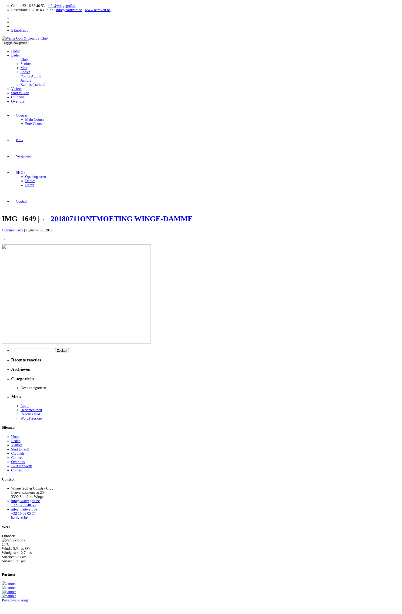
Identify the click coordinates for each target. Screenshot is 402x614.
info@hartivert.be (69, 10)
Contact (21, 201)
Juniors (25, 80)
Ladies (25, 72)
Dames (30, 181)
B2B (19, 140)
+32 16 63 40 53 (23, 505)
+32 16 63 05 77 (23, 513)
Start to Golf (20, 93)
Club (24, 59)
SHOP (21, 172)
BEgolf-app (19, 30)
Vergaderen (24, 156)
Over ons (18, 101)
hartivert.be (19, 518)
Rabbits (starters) (32, 85)
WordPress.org (31, 418)
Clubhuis (17, 97)
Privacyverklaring (15, 600)
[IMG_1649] (76, 342)
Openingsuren (35, 177)
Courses (22, 115)
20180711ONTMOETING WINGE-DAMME (117, 218)
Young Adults (30, 76)
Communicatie (12, 230)
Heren (29, 185)
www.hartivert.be (98, 10)
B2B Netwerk (21, 466)
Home (15, 51)
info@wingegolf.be (62, 6)
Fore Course (34, 124)
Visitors (16, 89)
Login (24, 406)
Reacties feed (30, 414)
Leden (15, 55)
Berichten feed (31, 410)
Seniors (25, 64)
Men (23, 68)
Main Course (34, 119)
